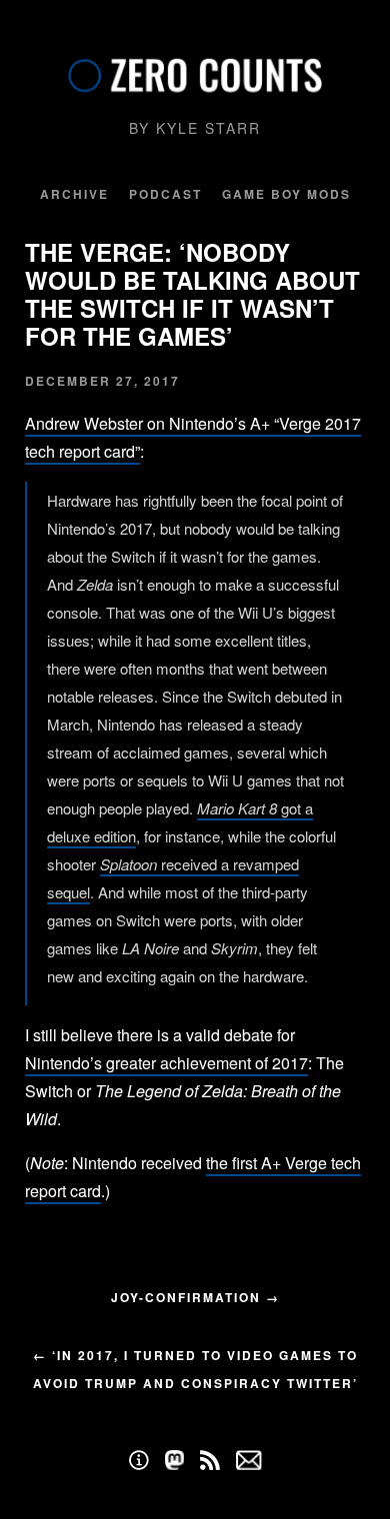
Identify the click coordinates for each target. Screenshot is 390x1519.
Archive (74, 194)
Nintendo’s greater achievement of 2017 (166, 1062)
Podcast (165, 194)
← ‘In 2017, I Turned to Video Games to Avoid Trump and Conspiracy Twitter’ (195, 1369)
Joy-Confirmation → (195, 1297)
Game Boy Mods (286, 194)
